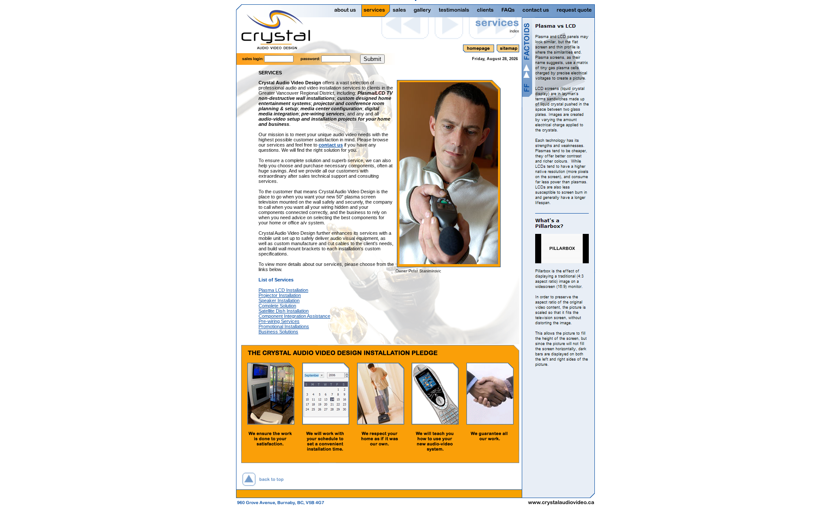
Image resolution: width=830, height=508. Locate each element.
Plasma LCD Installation (283, 290)
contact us (331, 144)
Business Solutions (278, 331)
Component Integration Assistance (294, 316)
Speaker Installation (279, 300)
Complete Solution (277, 305)
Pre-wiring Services (279, 321)
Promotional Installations (284, 326)
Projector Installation (280, 295)
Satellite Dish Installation (284, 310)
